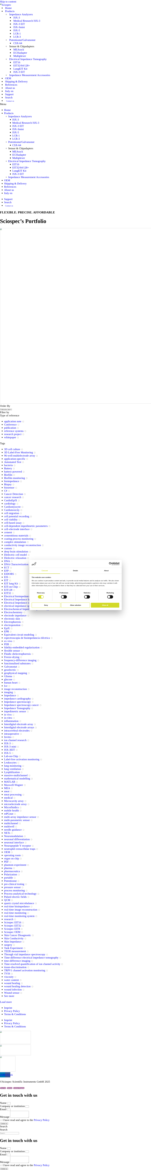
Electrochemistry (13, 612)
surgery (8, 944)
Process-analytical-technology (20, 893)
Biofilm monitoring (15, 477)
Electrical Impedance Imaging (20, 599)
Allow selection (75, 605)
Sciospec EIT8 (12, 928)
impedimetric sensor (15, 711)
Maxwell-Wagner (14, 784)
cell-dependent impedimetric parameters (26, 525)
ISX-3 (16, 17)
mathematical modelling (17, 778)
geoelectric (10, 669)
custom (8, 548)
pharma (8, 868)
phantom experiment (15, 864)
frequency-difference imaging (20, 660)
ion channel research (15, 740)
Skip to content (8, 1)
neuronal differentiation (17, 839)
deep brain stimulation (16, 551)
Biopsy (8, 484)
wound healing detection (17, 986)
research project (13, 434)
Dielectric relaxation (15, 557)
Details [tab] (75, 570)
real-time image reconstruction (21, 909)
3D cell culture (12, 449)
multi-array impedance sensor (20, 816)
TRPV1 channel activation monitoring (25, 970)
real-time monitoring (15, 912)
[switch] (64, 597)
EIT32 (8, 593)
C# (6, 490)
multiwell (9, 826)
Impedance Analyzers (21, 14)
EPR (7, 631)
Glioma (8, 676)
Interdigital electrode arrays (19, 727)
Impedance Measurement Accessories (29, 75)
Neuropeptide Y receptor (18, 845)
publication (10, 427)
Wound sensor (12, 992)
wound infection (13, 989)
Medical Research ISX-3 (26, 20)
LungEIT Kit (20, 68)
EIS (6, 577)
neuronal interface (14, 842)
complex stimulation (15, 541)
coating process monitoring (19, 538)
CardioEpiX (11, 500)
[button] (75, 104)
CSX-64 (17, 43)
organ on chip (12, 858)
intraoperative (12, 733)
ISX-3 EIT (19, 23)
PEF (6, 861)
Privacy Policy (12, 1011)
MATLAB (10, 781)
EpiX (7, 628)
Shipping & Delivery (16, 81)
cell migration (12, 513)
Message (5, 1116)
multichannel (11, 823)
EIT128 (8, 589)
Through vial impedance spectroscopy (25, 954)
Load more (6, 1001)
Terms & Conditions (15, 1014)
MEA (7, 788)
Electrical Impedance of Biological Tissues (27, 602)
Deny (46, 605)
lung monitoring (13, 765)
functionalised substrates (17, 663)
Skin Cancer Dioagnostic (18, 935)
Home (8, 7)
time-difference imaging (17, 960)
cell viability (11, 519)
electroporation (12, 625)
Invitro (8, 736)
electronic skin (12, 618)
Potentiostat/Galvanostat (22, 39)
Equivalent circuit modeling (19, 634)
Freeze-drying (12, 657)
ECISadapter (20, 52)
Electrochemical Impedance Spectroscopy (27, 609)
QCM (7, 900)
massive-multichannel (16, 775)
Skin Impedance (13, 941)
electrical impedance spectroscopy (23, 605)
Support (9, 94)
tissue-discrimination (15, 967)
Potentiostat (10, 880)
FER (7, 644)
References (11, 84)
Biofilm (8, 474)
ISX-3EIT (10, 749)
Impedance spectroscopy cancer (21, 704)
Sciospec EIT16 (13, 922)
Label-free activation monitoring (22, 759)
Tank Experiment (13, 947)
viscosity (9, 976)
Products (9, 11)
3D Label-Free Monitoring (19, 452)
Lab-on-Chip (11, 756)
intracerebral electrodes (17, 730)
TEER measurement (15, 951)
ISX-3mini (19, 27)
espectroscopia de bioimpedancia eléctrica (27, 637)
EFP (6, 570)
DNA (7, 561)
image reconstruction (16, 689)
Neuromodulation (14, 836)
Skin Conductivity (14, 938)
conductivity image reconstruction (23, 545)
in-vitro (8, 717)
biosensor (9, 487)
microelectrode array (15, 804)
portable (9, 877)
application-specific (15, 458)
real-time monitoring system (19, 916)
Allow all (105, 605)
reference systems (14, 430)
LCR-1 (17, 33)
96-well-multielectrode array (20, 455)
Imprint (8, 1007)
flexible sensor (12, 650)
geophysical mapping (16, 673)
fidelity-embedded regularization (22, 647)
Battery (8, 468)
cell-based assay (13, 522)
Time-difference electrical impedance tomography (31, 957)
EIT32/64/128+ (21, 65)
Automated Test (13, 462)
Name (3, 1102)
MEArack (18, 49)
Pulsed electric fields (15, 896)
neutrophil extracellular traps (20, 848)
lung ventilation (13, 768)
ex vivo (8, 641)
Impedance (10, 695)
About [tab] (106, 570)
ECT (7, 567)
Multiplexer (19, 55)
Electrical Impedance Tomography (28, 59)
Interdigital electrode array (19, 724)
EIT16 (16, 62)
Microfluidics (11, 807)
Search (9, 97)
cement (8, 532)
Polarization (11, 874)
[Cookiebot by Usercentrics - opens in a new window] (110, 563)
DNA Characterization (16, 564)
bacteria (8, 465)
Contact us (10, 101)
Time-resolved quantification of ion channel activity (32, 963)
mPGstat (9, 813)
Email (3, 1109)
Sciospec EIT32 (13, 925)
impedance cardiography (18, 698)
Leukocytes (10, 762)
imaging (9, 692)
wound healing (12, 983)
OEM (8, 78)
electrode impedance (15, 615)
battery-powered (13, 471)
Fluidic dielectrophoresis (17, 653)
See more (9, 995)
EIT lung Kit (11, 583)
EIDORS (9, 573)
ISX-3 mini (10, 746)
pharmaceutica (12, 871)
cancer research (13, 497)
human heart (11, 682)
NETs (7, 832)
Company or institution (12, 1106)
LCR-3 (17, 36)
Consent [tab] (45, 570)
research (9, 919)
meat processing (13, 794)
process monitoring (14, 890)
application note (13, 421)
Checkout (9, 1088)
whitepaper (10, 437)
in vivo (8, 714)
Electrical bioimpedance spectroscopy (25, 596)
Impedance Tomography (17, 708)
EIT (6, 580)
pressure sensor (12, 887)
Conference (10, 424)
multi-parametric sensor (17, 820)
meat (7, 791)
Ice (6, 685)
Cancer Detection (14, 493)
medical (8, 797)
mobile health (12, 810)
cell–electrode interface (17, 529)
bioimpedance (12, 481)
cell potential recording (17, 516)
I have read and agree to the (26, 1120)
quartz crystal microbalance (19, 903)
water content (12, 979)
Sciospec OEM (12, 932)
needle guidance (13, 829)
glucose (8, 679)
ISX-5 (16, 30)
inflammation (11, 720)
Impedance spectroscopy (18, 701)
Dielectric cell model (16, 554)
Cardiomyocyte (12, 506)
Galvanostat (11, 666)
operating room (12, 855)
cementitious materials (16, 535)
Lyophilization (12, 772)
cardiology (10, 503)
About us (10, 87)
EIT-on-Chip (11, 586)
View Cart (3, 1088)
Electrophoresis (13, 621)
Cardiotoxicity (12, 509)
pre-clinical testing (14, 884)
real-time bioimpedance (17, 906)
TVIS (7, 973)
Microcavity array (14, 800)
